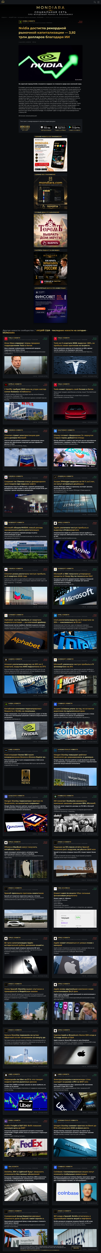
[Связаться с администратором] (3, 2)
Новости (4, 17)
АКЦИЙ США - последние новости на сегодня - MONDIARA (26, 17)
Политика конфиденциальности (30, 1250)
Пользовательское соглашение (50, 1250)
